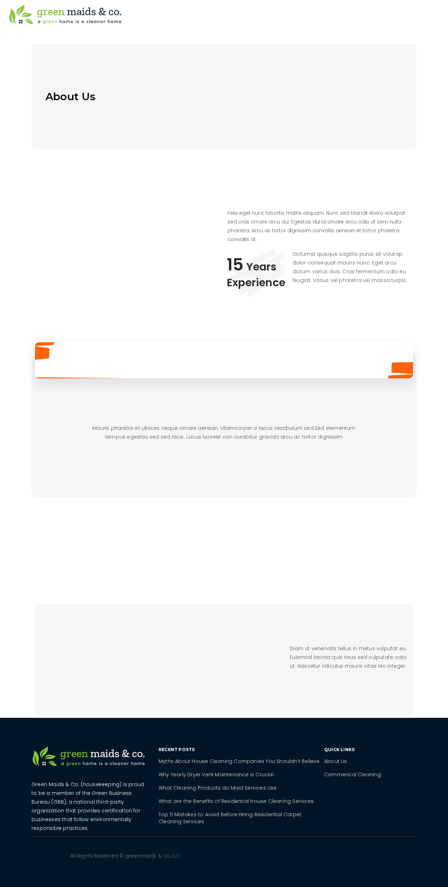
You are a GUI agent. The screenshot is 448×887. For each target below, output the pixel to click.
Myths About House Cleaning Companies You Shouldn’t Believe (239, 761)
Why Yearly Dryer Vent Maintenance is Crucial (216, 774)
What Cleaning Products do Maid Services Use (218, 787)
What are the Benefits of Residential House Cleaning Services (236, 801)
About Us (335, 761)
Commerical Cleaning (352, 774)
